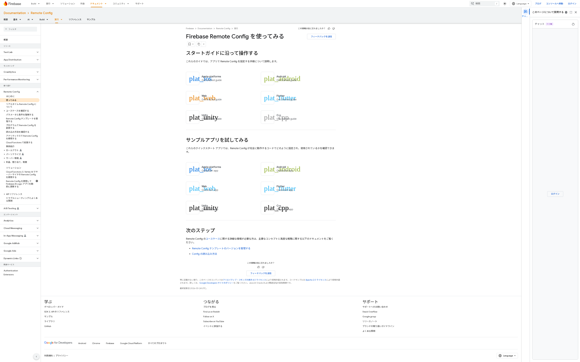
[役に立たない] (333, 28)
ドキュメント (96, 3)
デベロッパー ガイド (54, 306)
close (576, 12)
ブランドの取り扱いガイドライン (378, 326)
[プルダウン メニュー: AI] (33, 19)
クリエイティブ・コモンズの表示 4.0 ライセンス (244, 280)
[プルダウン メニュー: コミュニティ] (129, 3)
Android (82, 343)
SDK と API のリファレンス (56, 311)
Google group (369, 316)
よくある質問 (368, 331)
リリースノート (369, 321)
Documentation (15, 13)
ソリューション (67, 3)
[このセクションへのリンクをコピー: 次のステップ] (218, 231)
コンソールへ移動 (554, 3)
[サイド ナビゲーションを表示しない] (36, 357)
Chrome (96, 343)
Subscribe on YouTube (213, 321)
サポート (139, 3)
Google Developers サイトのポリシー (216, 283)
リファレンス (75, 19)
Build (33, 3)
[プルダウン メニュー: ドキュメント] (106, 3)
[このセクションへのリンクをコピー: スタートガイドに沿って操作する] (261, 53)
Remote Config (41, 13)
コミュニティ (119, 3)
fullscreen (571, 12)
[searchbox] (20, 29)
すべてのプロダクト (157, 343)
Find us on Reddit (211, 311)
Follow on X (208, 316)
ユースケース (213, 238)
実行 (48, 3)
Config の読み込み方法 (204, 253)
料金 (83, 3)
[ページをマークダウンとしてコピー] (199, 44)
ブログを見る (209, 306)
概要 (6, 19)
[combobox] (484, 3)
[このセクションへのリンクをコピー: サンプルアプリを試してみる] (251, 140)
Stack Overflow (369, 311)
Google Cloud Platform (131, 343)
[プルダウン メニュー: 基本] (21, 19)
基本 (15, 19)
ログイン (572, 3)
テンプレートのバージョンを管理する (221, 248)
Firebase (190, 28)
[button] (18, 52)
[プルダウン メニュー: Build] (39, 3)
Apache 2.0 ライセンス (316, 280)
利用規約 (48, 355)
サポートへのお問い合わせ (375, 306)
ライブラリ (49, 321)
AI (28, 19)
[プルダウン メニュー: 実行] (54, 3)
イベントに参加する (212, 326)
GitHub (47, 326)
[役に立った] (329, 28)
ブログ (538, 3)
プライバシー (62, 355)
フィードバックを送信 (321, 36)
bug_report (566, 12)
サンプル (91, 19)
